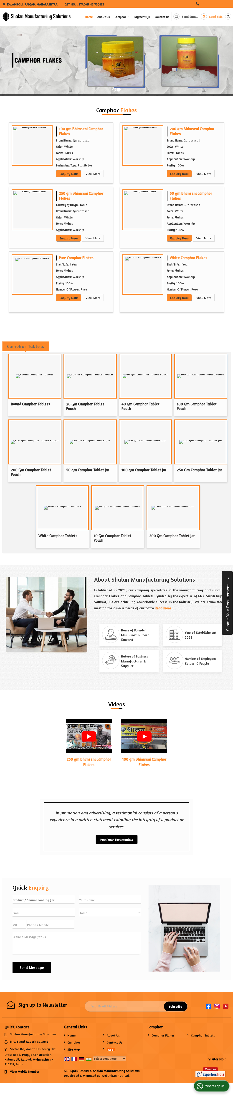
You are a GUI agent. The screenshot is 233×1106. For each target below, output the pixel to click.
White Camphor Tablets (57, 535)
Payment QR (142, 17)
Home (89, 17)
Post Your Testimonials (116, 839)
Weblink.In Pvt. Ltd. (115, 1075)
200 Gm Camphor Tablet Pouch (31, 472)
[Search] (227, 16)
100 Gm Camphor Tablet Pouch (197, 406)
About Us (103, 17)
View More (93, 174)
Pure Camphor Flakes (76, 257)
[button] (215, 4)
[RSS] (111, 1049)
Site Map (73, 1049)
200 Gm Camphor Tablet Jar (172, 535)
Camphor (120, 17)
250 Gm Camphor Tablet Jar (199, 470)
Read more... (164, 608)
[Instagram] (217, 1006)
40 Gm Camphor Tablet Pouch (141, 406)
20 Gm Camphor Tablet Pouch (85, 406)
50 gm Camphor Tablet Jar (87, 470)
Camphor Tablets (203, 1035)
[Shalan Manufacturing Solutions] (36, 16)
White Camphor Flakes (188, 257)
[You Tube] (225, 1006)
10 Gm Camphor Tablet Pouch (112, 538)
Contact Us (162, 17)
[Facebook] (208, 1006)
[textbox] (44, 899)
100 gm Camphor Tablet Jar (144, 470)
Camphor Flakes (163, 1035)
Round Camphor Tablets (30, 404)
